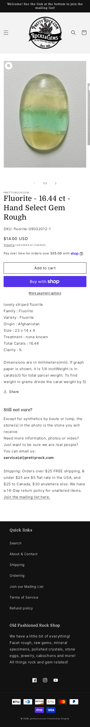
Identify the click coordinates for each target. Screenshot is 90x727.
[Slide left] (34, 183)
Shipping (9, 244)
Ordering (17, 575)
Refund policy (21, 608)
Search (16, 543)
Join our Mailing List (27, 586)
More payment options (45, 293)
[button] (6, 32)
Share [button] (14, 392)
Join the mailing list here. (27, 497)
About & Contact (24, 554)
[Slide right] (55, 183)
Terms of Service (24, 597)
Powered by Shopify (58, 718)
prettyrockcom (38, 718)
